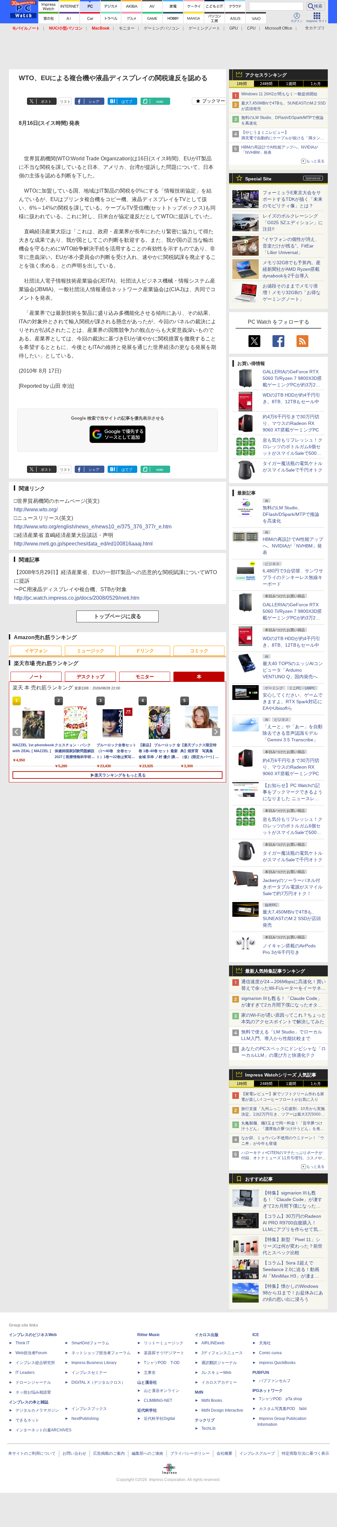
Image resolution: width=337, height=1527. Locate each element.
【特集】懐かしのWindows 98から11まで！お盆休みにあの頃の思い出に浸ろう (293, 1293)
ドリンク (145, 650)
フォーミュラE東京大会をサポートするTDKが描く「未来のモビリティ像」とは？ (293, 199)
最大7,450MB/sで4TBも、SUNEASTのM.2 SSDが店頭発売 (292, 918)
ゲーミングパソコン (161, 28)
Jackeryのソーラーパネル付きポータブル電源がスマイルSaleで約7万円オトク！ (293, 887)
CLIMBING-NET (158, 1400)
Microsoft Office (278, 28)
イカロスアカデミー (219, 1382)
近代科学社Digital (159, 1418)
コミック (199, 650)
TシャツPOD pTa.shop (280, 1399)
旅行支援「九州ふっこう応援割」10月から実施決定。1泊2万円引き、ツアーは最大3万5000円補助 (283, 1114)
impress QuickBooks (277, 1362)
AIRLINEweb (212, 1343)
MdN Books (211, 1400)
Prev (18, 732)
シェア (94, 102)
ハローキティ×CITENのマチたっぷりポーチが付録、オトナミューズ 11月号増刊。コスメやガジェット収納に (283, 1158)
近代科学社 (147, 1410)
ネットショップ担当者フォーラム (101, 1353)
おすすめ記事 (259, 1179)
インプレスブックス (89, 1408)
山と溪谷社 (147, 1382)
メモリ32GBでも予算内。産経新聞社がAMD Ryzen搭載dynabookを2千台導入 (292, 269)
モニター (127, 28)
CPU (251, 28)
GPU (233, 28)
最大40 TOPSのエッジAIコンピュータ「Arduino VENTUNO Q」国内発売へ (293, 670)
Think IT (22, 1343)
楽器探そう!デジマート (164, 1353)
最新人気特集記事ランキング (275, 971)
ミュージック (90, 650)
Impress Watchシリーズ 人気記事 (280, 1074)
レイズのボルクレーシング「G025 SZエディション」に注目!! (293, 222)
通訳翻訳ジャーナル (219, 1362)
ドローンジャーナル (33, 1382)
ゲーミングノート (204, 28)
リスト (65, 102)
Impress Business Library (94, 1362)
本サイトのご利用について (32, 1453)
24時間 (266, 83)
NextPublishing (85, 1418)
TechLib (208, 1428)
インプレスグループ (257, 1453)
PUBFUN (260, 1372)
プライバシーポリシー (190, 1453)
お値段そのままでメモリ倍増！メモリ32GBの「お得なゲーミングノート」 (292, 292)
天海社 (265, 1343)
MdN (199, 1392)
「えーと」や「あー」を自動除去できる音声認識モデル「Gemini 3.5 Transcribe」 (293, 733)
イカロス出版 (207, 1334)
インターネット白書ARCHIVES (43, 1430)
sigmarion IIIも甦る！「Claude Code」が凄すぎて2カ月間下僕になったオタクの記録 (281, 1005)
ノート (36, 676)
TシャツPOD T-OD (162, 1362)
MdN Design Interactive (222, 1410)
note (159, 102)
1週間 (291, 83)
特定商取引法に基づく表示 (305, 1453)
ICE (255, 1334)
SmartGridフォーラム (90, 1343)
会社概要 (224, 1453)
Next (217, 732)
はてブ (126, 102)
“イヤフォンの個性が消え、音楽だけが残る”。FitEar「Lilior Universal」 (291, 246)
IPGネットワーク (267, 1390)
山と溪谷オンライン (161, 1390)
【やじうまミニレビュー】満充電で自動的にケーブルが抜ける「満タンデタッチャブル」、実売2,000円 (282, 138)
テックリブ (205, 1420)
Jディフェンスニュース (222, 1353)
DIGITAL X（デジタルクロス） (98, 1382)
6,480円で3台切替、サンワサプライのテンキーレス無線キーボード (293, 577)
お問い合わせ (74, 1453)
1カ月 (316, 83)
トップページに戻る (117, 616)
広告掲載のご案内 (109, 1453)
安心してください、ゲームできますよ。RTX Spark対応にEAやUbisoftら (293, 701)
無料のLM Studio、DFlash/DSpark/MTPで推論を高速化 (291, 514)
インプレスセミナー (89, 1372)
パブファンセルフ (275, 1380)
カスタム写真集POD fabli (283, 1408)
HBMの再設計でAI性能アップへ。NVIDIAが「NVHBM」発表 (293, 546)
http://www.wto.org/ (36, 509)
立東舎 (150, 1372)
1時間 (242, 83)
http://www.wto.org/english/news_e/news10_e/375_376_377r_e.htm (92, 526)
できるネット (27, 1420)
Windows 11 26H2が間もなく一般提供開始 (279, 94)
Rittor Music (148, 1334)
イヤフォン (36, 650)
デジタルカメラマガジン (37, 1410)
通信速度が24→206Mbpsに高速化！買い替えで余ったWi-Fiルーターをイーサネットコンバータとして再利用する (283, 988)
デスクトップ (90, 676)
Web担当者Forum (31, 1353)
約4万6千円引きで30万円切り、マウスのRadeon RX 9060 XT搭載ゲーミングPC (291, 423)
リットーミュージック (163, 1343)
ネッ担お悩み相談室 (33, 1392)
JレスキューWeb (216, 1372)
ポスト (46, 102)
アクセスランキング (266, 75)
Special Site (258, 178)
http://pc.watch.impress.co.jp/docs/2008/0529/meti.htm (76, 598)
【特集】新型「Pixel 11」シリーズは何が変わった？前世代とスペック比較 (293, 1246)
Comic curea (270, 1353)
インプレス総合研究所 (35, 1362)
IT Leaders (25, 1372)
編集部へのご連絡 (147, 1453)
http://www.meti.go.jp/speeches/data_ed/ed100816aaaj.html (83, 543)
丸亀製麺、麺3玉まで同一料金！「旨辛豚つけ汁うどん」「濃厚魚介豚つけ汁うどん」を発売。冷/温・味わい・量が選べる (282, 1129)
